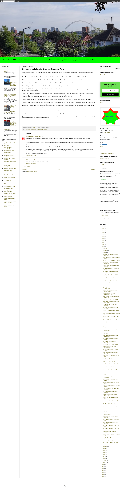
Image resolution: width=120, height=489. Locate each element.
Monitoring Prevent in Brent (9, 186)
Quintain (38, 129)
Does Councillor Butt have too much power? (110, 373)
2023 (103, 232)
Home (59, 169)
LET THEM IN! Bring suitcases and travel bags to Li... (111, 376)
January (104, 462)
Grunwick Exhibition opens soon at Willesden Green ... (110, 395)
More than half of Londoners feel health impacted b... (110, 339)
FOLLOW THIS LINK (104, 158)
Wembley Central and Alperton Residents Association (10, 201)
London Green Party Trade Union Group (10, 182)
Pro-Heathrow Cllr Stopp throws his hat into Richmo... (110, 272)
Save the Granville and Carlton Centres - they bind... (110, 423)
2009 (103, 476)
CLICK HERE (103, 74)
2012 (103, 470)
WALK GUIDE (106, 132)
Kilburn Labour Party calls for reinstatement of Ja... (111, 410)
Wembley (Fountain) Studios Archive (9, 199)
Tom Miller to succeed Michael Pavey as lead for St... (110, 284)
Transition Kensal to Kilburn (9, 195)
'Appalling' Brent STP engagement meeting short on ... (111, 438)
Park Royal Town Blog (8, 188)
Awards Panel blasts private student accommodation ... (110, 290)
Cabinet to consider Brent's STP (109, 361)
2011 (103, 472)
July (104, 450)
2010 (103, 474)
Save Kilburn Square (8, 191)
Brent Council (28, 129)
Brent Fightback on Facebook (9, 148)
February (105, 460)
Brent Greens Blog (7, 152)
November (105, 250)
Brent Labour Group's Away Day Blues (110, 344)
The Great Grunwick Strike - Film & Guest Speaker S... (111, 443)
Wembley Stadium (43, 129)
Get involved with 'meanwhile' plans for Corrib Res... (110, 350)
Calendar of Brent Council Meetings (107, 153)
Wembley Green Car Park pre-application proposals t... (111, 359)
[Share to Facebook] (46, 127)
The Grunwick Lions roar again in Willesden (109, 342)
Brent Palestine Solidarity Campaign (8, 156)
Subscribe (110, 94)
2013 (103, 468)
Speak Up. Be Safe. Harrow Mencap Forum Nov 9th (111, 326)
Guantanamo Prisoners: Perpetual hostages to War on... (111, 317)
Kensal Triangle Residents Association (9, 172)
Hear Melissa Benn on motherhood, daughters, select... (110, 347)
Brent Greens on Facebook (9, 154)
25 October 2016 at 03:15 (31, 163)
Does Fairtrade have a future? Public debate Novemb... (111, 258)
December (105, 248)
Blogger (67, 485)
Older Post (93, 169)
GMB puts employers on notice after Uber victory (111, 269)
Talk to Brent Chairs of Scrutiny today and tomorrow (111, 370)
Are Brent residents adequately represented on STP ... (111, 367)
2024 (103, 230)
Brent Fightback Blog (8, 147)
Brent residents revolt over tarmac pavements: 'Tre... (109, 278)
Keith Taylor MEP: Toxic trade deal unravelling (109, 305)
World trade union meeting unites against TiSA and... (111, 308)
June (104, 452)
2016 (103, 246)
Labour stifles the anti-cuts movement (110, 440)
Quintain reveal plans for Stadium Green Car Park (110, 332)
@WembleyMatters (104, 215)
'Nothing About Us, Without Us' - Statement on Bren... (111, 435)
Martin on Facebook (8, 185)
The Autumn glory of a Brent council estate (111, 260)
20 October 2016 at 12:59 (31, 155)
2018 (103, 242)
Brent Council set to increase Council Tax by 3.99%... (111, 364)
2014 (103, 466)
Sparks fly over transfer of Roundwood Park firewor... (110, 287)
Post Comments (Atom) (32, 171)
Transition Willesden (8, 196)
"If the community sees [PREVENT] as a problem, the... (111, 297)
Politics (101, 146)
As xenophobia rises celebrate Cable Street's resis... (111, 401)
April (104, 456)
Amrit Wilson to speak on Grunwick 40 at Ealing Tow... (111, 389)
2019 (103, 240)
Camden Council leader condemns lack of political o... (111, 266)
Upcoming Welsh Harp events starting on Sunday (111, 320)
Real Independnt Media (8, 190)
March (104, 458)
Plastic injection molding (31, 159)
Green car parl (33, 129)
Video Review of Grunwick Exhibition (110, 299)
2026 (103, 226)
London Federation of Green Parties (9, 178)
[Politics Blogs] (103, 145)
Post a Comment (27, 166)
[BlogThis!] (43, 127)
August (104, 448)
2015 (103, 464)
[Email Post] (39, 127)
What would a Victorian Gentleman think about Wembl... (111, 302)
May (104, 454)
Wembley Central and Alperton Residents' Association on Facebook (10, 205)
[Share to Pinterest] (47, 127)
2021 (103, 236)
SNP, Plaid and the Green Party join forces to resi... (111, 420)
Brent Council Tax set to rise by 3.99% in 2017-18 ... (111, 275)
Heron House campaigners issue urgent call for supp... (111, 314)
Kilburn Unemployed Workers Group (33, 136)
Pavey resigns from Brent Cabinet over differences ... (110, 416)
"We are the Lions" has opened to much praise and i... (110, 255)
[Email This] (41, 127)
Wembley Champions (8, 208)
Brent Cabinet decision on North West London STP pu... (110, 281)
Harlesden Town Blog (8, 170)
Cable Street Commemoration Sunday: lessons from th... (110, 413)
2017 (103, 244)
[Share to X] (44, 127)
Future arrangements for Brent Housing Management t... (110, 335)
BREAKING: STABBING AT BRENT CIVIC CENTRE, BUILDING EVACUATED (13, 82)
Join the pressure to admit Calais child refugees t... (110, 379)
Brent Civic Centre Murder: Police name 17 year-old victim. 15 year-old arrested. (10, 70)
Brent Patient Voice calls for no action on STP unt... (111, 356)
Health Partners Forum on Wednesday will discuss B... (111, 353)
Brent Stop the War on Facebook (10, 161)
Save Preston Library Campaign (10, 193)
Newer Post (24, 169)
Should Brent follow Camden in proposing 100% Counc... (111, 404)
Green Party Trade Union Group (10, 168)
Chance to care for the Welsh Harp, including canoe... (109, 432)
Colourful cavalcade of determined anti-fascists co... (110, 392)
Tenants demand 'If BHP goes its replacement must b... (109, 323)
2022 (103, 234)
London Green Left (7, 180)
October (104, 252)
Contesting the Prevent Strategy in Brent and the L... (111, 398)
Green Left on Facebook (8, 166)
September (105, 446)
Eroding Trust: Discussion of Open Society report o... (111, 426)
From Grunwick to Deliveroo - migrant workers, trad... (110, 329)
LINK (101, 102)
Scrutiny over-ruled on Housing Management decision (109, 293)
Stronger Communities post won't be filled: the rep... (111, 383)
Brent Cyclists (6, 145)
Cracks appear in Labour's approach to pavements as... (110, 263)
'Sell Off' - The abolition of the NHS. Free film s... (111, 311)
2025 (103, 228)
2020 (103, 238)
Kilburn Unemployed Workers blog (9, 175)
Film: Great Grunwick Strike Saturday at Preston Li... (111, 407)
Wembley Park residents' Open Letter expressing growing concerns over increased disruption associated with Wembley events (10, 125)
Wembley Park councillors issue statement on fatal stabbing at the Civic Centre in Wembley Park (10, 95)
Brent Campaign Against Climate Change (10, 143)
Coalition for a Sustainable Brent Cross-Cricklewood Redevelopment (10, 164)
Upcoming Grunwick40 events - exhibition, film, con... (111, 386)
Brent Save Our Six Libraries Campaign (9, 159)
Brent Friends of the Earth (9, 150)
